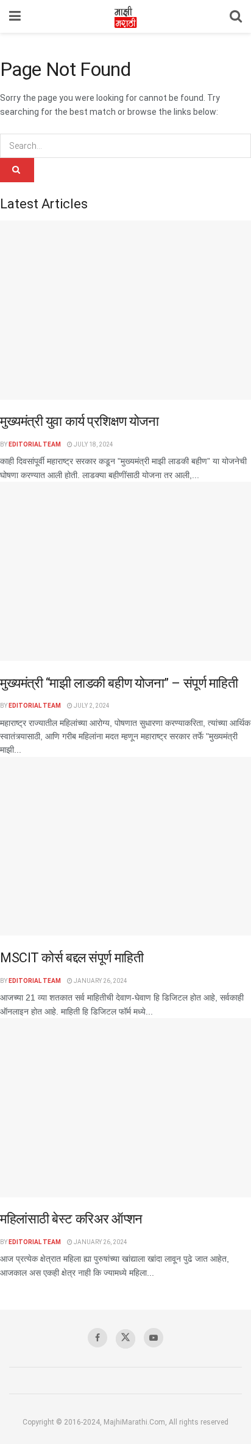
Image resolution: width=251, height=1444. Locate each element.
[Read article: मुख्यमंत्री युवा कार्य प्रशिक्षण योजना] (125, 310)
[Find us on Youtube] (153, 1337)
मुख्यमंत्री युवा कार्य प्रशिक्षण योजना (79, 421)
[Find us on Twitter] (125, 1339)
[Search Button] (236, 16)
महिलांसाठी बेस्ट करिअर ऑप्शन (71, 1219)
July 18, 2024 (92, 444)
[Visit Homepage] (125, 16)
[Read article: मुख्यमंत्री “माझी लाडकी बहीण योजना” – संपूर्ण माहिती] (125, 571)
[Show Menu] (15, 16)
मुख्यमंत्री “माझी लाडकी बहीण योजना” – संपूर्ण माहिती (119, 683)
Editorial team (35, 444)
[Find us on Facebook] (97, 1337)
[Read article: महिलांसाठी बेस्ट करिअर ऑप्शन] (125, 1107)
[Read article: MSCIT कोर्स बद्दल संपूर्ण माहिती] (125, 846)
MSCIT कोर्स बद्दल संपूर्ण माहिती (71, 957)
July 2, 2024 (91, 705)
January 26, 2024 (99, 980)
